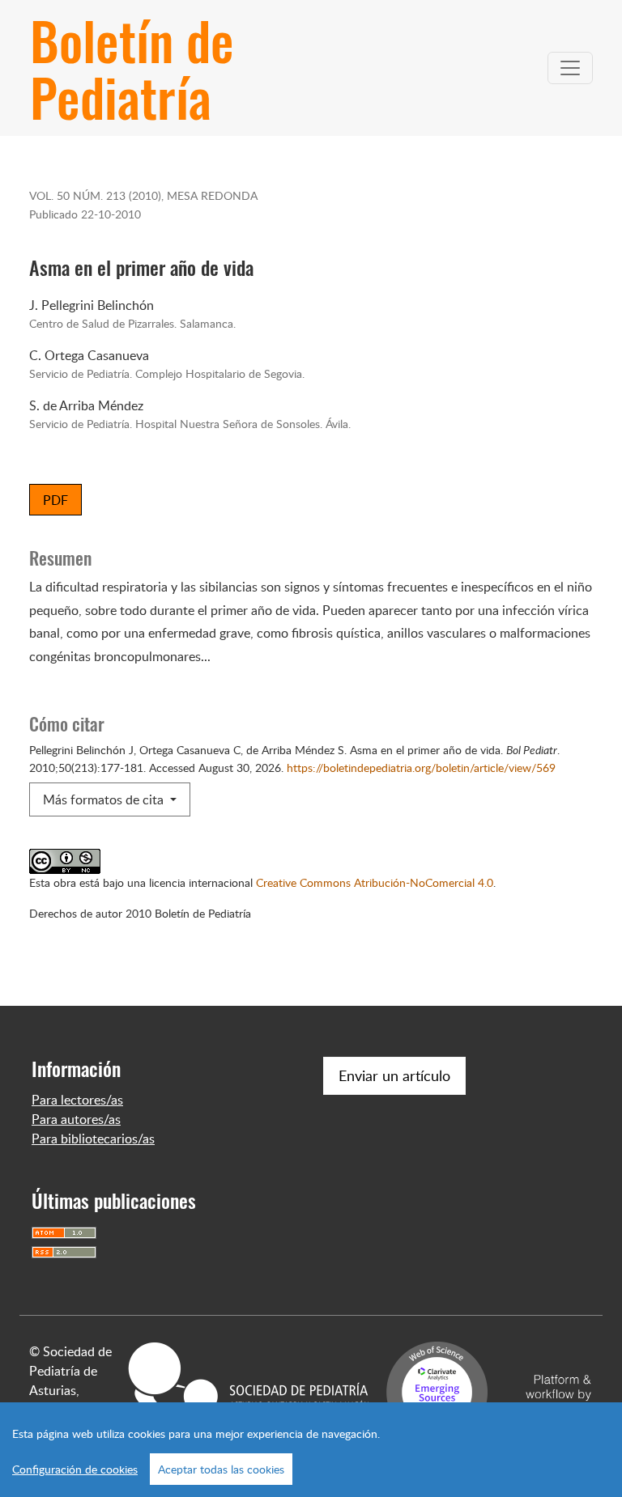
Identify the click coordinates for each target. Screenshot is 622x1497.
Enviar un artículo (394, 1075)
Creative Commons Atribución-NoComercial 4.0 (374, 882)
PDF (55, 500)
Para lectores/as (77, 1100)
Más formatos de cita (105, 799)
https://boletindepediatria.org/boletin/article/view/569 (421, 767)
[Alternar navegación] (570, 68)
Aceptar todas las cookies (221, 1469)
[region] (311, 1449)
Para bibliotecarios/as (93, 1138)
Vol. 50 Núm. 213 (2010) (95, 195)
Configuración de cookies (75, 1469)
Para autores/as (76, 1119)
